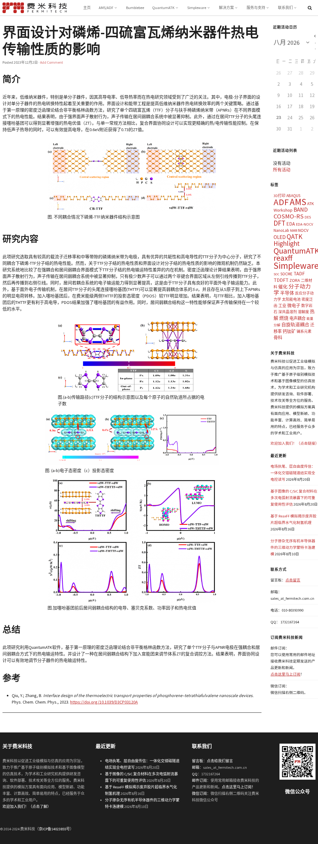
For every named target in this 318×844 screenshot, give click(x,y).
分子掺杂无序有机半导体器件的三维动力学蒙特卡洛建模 (292, 547)
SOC (276, 274)
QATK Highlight (288, 240)
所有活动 (281, 169)
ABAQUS (293, 195)
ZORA (294, 280)
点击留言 (292, 580)
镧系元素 (304, 331)
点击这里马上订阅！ (238, 787)
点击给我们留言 (220, 761)
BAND (300, 209)
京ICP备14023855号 (54, 829)
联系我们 (285, 7)
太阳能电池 (291, 299)
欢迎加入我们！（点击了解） (26, 806)
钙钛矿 (289, 331)
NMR (293, 230)
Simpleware (196, 7)
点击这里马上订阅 (285, 674)
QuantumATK (163, 7)
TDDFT (281, 280)
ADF (281, 202)
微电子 (293, 305)
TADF (299, 273)
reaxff (283, 258)
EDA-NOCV (304, 224)
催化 (283, 287)
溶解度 (303, 312)
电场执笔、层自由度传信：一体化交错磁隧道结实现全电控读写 (292, 473)
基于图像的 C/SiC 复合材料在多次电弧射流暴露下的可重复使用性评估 (293, 498)
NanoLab (281, 230)
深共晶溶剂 (287, 312)
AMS (298, 202)
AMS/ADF (106, 7)
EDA (290, 224)
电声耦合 (297, 318)
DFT (279, 222)
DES (308, 217)
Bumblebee (135, 7)
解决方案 (226, 7)
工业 (282, 305)
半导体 (287, 293)
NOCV (303, 230)
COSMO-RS (289, 216)
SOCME (286, 274)
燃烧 (283, 318)
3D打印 (279, 195)
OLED (280, 237)
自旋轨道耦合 (295, 325)
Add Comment (51, 62)
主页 (87, 7)
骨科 (278, 337)
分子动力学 (292, 289)
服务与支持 (256, 7)
